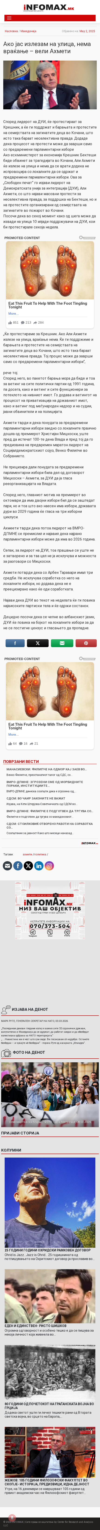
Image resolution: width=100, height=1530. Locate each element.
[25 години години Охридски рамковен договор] (50, 1202)
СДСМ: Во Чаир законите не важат (36, 798)
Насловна (11, 31)
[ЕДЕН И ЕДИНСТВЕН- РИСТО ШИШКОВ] (50, 1296)
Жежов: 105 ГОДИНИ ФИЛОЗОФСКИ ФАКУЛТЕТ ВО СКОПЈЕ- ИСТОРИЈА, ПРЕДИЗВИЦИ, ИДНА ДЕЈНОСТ (47, 1482)
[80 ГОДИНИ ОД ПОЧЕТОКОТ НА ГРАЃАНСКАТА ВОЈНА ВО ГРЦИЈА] (50, 1372)
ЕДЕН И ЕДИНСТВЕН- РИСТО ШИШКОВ (36, 1326)
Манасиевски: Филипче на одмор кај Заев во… (47, 769)
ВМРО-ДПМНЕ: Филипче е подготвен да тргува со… (50, 811)
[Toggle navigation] (9, 18)
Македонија (28, 31)
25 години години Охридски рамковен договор (47, 1250)
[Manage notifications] (12, 1518)
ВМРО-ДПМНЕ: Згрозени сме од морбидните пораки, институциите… (45, 783)
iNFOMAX (17, 1522)
